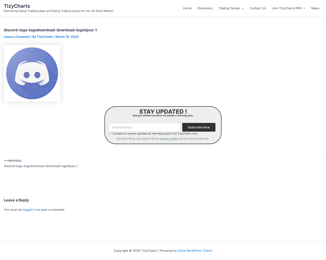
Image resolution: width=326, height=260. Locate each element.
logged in (29, 209)
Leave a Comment (17, 37)
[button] (242, 8)
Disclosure (205, 8)
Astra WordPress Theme (195, 250)
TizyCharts (17, 6)
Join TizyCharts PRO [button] (286, 8)
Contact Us (258, 8)
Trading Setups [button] (229, 8)
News (315, 8)
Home (187, 8)
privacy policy (169, 138)
